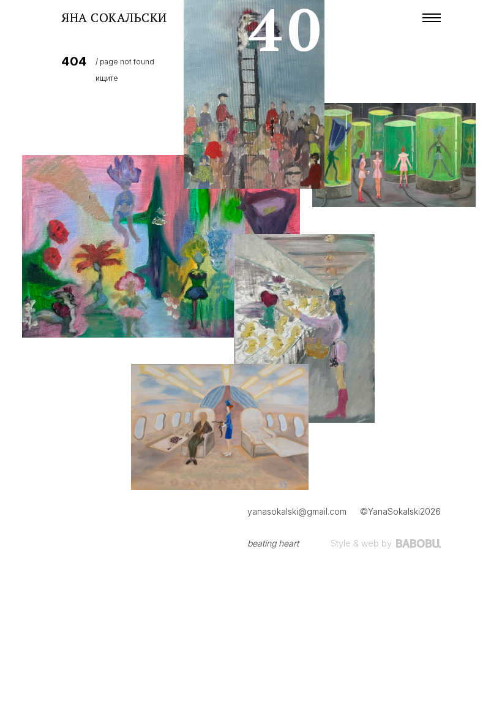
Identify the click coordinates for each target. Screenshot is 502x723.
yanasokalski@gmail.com (297, 511)
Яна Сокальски (114, 17)
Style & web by (361, 543)
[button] (431, 18)
